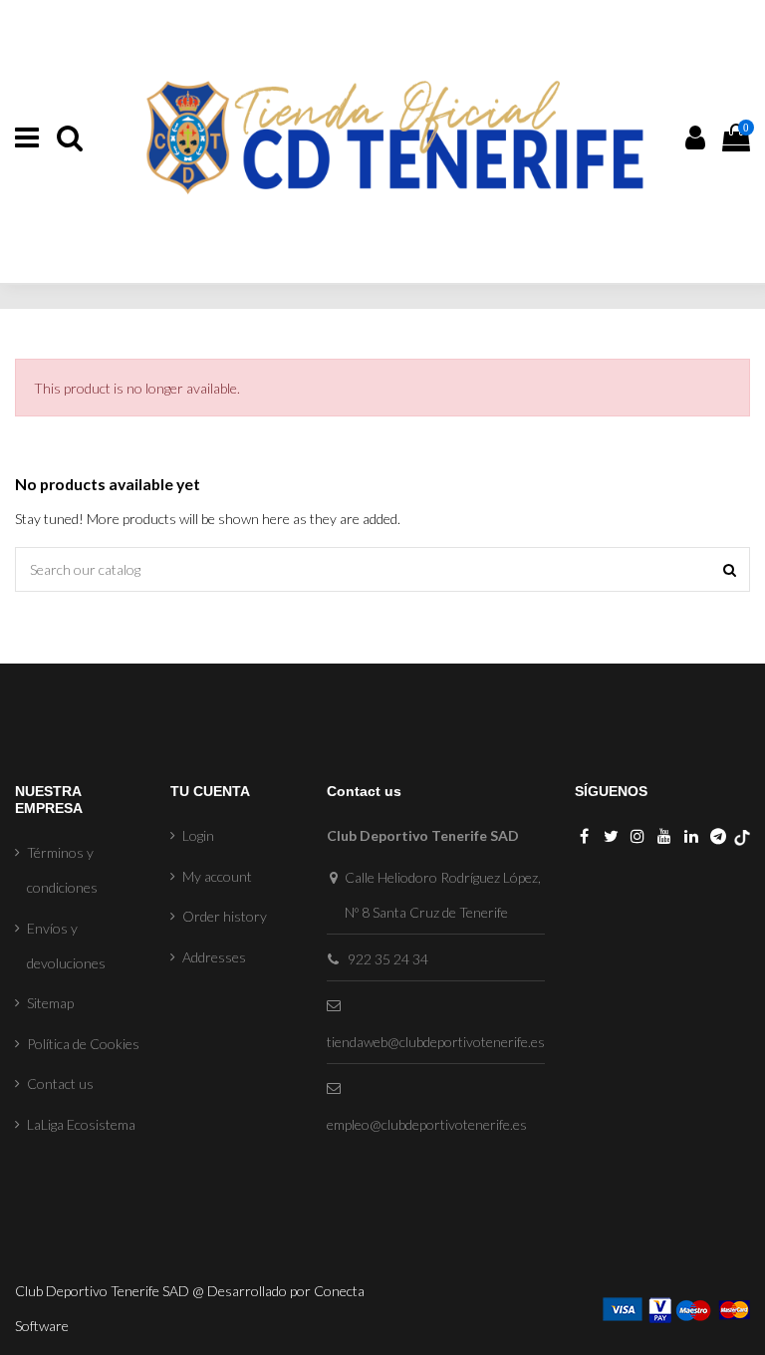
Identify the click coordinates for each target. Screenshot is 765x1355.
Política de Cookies (83, 1043)
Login (198, 835)
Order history (224, 916)
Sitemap (50, 1002)
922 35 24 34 (388, 958)
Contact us (60, 1083)
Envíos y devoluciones (66, 945)
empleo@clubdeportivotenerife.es (427, 1124)
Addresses (214, 956)
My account (217, 876)
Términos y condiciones (62, 870)
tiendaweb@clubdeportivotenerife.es (436, 1041)
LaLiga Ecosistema (81, 1124)
